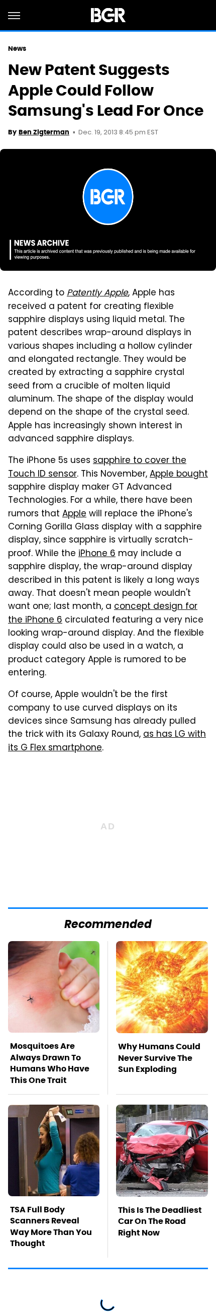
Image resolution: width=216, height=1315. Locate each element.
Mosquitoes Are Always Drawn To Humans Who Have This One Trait (49, 1063)
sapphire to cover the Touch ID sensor (97, 467)
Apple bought (179, 475)
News (17, 48)
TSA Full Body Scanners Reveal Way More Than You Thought (51, 1226)
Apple (74, 514)
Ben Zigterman (44, 132)
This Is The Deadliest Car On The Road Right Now (160, 1221)
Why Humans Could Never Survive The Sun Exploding (159, 1057)
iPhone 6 (97, 554)
